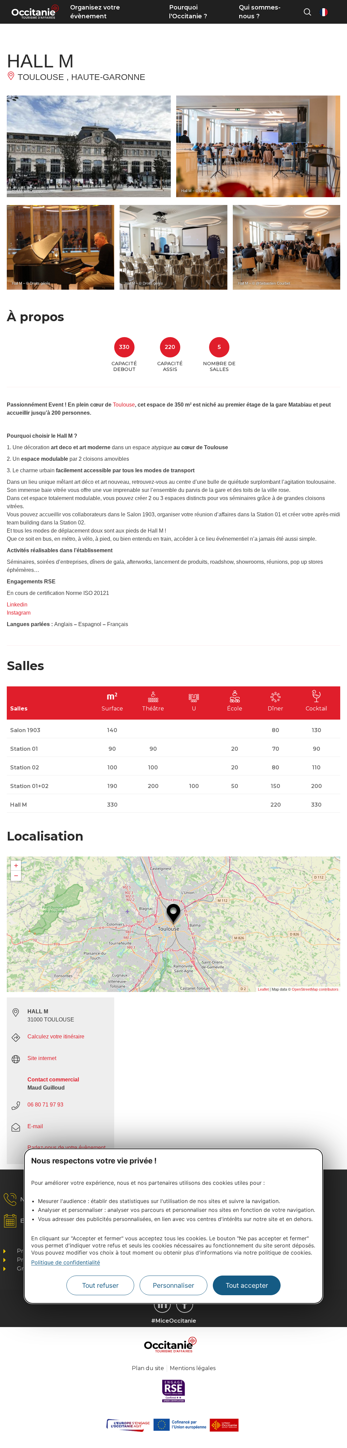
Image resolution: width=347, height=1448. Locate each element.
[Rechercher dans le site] (307, 12)
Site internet (41, 1058)
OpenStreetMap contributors (315, 989)
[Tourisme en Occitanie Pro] (184, 1304)
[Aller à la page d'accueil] (35, 11)
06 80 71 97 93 (45, 1105)
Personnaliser (173, 1285)
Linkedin (17, 604)
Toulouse (124, 405)
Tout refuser (100, 1285)
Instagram (18, 613)
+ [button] (16, 865)
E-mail (35, 1126)
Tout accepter (247, 1285)
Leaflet (263, 989)
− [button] (16, 875)
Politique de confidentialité (65, 1262)
